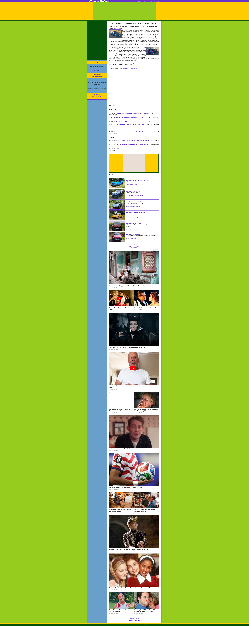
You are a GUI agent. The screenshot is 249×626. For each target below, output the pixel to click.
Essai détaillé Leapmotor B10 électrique (136, 202)
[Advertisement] (124, 11)
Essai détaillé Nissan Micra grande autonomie (138, 180)
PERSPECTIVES (156, 1)
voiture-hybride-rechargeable (135, 195)
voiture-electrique (134, 184)
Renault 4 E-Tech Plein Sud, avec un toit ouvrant (128, 129)
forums (127, 624)
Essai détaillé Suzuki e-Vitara (133, 223)
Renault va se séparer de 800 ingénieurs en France (129, 117)
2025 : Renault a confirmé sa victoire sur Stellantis (130, 149)
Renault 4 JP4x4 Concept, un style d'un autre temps (130, 124)
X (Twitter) (97, 70)
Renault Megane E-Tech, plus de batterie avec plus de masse (132, 122)
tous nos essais (134, 619)
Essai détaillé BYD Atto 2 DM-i (133, 191)
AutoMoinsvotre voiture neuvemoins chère (97, 96)
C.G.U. (97, 624)
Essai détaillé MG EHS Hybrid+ (133, 234)
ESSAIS (144, 1)
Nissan (127, 184)
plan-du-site (120, 624)
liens (146, 624)
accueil (152, 624)
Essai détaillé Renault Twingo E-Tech (135, 212)
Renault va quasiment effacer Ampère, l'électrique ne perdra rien (133, 140)
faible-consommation (131, 68)
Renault (124, 68)
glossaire (135, 624)
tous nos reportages (134, 620)
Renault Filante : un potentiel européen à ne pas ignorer (132, 144)
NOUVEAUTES (138, 1)
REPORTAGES (149, 1)
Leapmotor (128, 206)
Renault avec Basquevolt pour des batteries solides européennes (133, 136)
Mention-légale (105, 624)
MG (126, 238)
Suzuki (127, 229)
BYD (127, 195)
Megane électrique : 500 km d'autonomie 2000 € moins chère (133, 113)
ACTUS (133, 1)
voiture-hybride (132, 238)
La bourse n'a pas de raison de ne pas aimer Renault (129, 131)
